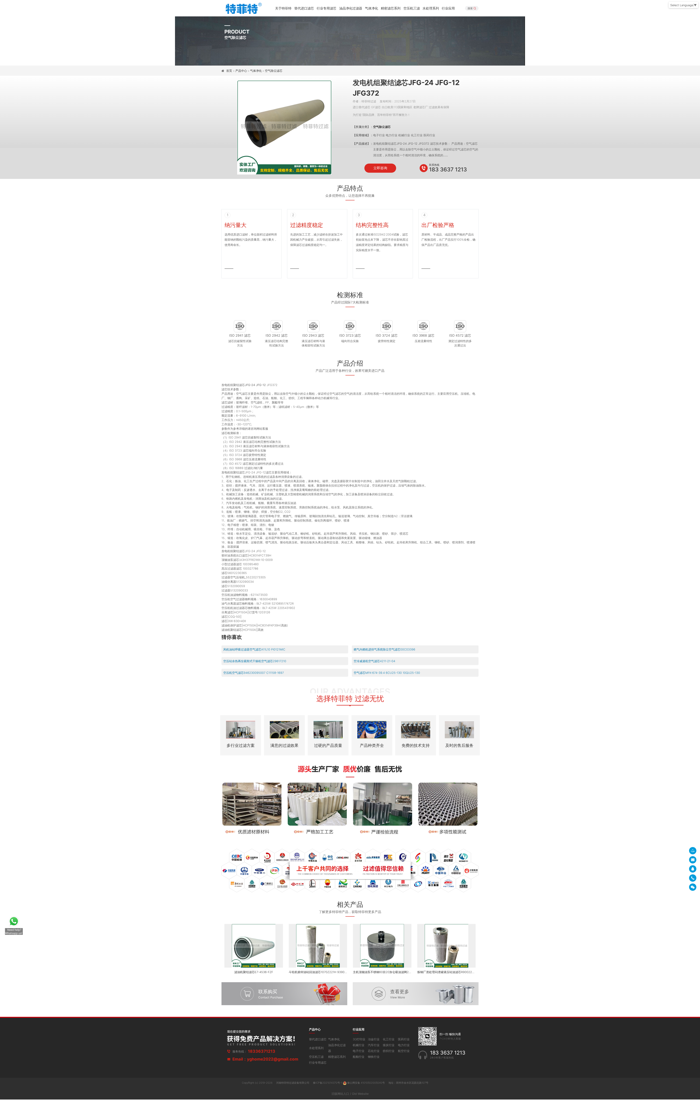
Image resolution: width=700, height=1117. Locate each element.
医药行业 (404, 1039)
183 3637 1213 (448, 169)
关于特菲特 (283, 8)
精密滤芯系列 (390, 8)
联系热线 (434, 164)
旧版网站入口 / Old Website (350, 1094)
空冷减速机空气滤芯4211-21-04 (374, 661)
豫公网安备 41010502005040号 (366, 1082)
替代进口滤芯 (304, 8)
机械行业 (358, 1045)
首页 (229, 70)
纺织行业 (388, 1051)
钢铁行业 (374, 1057)
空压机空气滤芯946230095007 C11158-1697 (253, 673)
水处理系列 (431, 8)
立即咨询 (380, 168)
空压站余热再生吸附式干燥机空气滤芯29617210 (254, 661)
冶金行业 (374, 1039)
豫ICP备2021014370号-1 (328, 1082)
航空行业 (404, 1051)
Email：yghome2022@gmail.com (265, 1059)
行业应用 (448, 8)
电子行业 (358, 1051)
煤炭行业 (388, 1045)
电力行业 (404, 1045)
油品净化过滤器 (350, 8)
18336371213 (261, 1051)
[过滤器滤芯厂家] (243, 8)
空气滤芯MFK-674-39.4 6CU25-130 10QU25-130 (387, 673)
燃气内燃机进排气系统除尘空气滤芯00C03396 (384, 649)
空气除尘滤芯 (273, 70)
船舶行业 (358, 1057)
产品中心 (241, 70)
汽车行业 (374, 1045)
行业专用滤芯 (326, 8)
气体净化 (371, 8)
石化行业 (374, 1051)
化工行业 (388, 1039)
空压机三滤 (411, 8)
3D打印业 (359, 1039)
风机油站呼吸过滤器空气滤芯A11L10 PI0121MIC (254, 649)
